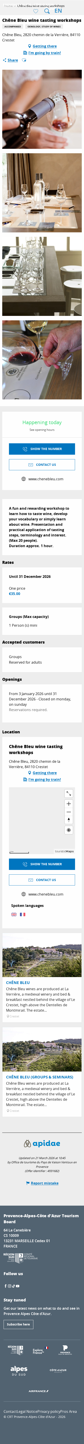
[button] (47, 11)
